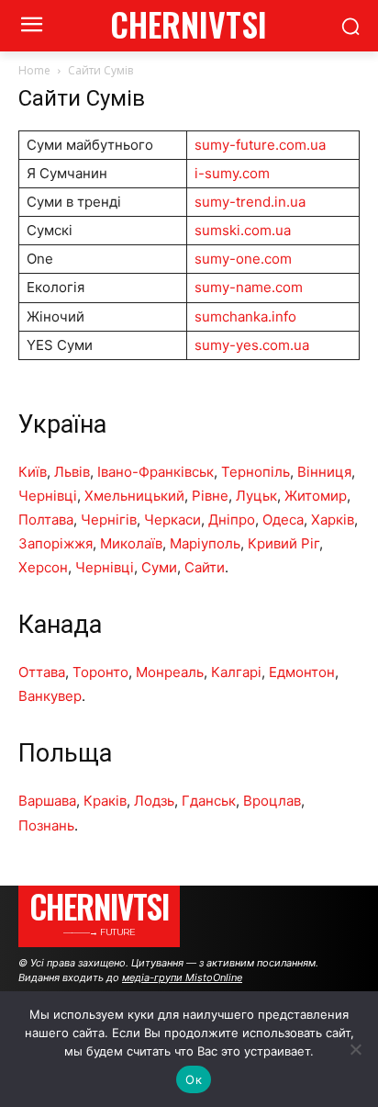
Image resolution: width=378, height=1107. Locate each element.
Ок (193, 1079)
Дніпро (231, 519)
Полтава (45, 519)
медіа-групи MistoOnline (182, 977)
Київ (32, 471)
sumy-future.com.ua (260, 144)
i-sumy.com (232, 173)
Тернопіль (255, 471)
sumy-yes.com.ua (252, 345)
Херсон (43, 567)
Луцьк (256, 495)
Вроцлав (272, 800)
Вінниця (324, 471)
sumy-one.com (243, 258)
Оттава (41, 672)
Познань (46, 825)
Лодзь (154, 800)
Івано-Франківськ (155, 471)
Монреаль (170, 672)
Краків (105, 800)
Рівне (210, 495)
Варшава (47, 800)
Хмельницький (134, 495)
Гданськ (209, 800)
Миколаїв (131, 543)
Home (34, 70)
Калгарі (236, 672)
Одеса (283, 519)
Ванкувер (50, 696)
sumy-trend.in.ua (250, 201)
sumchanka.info (245, 316)
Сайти (204, 567)
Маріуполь (205, 543)
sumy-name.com (249, 287)
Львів (72, 471)
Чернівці (47, 495)
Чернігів (109, 519)
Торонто (100, 672)
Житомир (315, 495)
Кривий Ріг (283, 543)
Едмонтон (302, 672)
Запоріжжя (55, 543)
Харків (332, 519)
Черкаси (172, 519)
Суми (159, 567)
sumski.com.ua (243, 230)
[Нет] (355, 1049)
